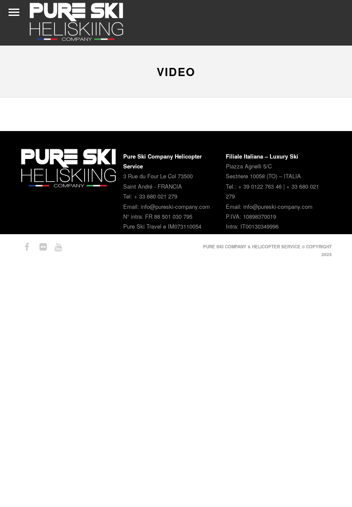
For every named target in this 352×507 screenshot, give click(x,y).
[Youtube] (54, 247)
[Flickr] (39, 247)
